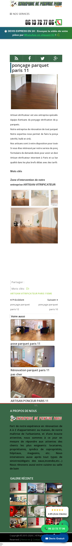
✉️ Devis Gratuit (54, 538)
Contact (36, 539)
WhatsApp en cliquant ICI (39, 35)
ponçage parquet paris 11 (30, 67)
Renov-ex (25, 539)
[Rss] (16, 60)
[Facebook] (29, 60)
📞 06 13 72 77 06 (55, 528)
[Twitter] (42, 60)
